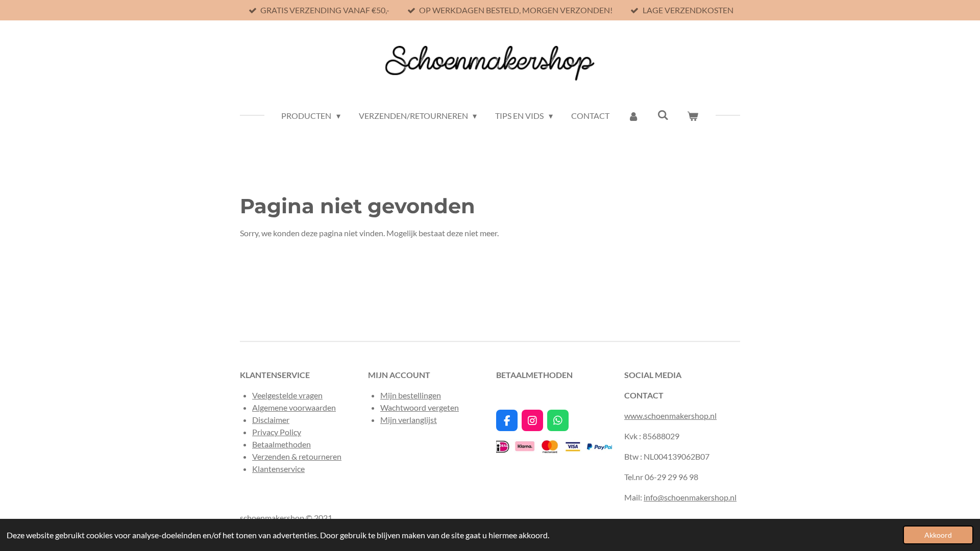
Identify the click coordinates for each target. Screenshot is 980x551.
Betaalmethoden (281, 444)
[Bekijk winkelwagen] (692, 115)
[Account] (633, 115)
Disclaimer (270, 419)
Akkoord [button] (938, 535)
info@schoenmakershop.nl (690, 497)
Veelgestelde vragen (287, 395)
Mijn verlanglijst (408, 419)
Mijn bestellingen (410, 395)
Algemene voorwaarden (294, 407)
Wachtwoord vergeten (419, 407)
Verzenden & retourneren (296, 456)
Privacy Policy (276, 432)
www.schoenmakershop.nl (670, 415)
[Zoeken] (663, 114)
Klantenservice (278, 468)
